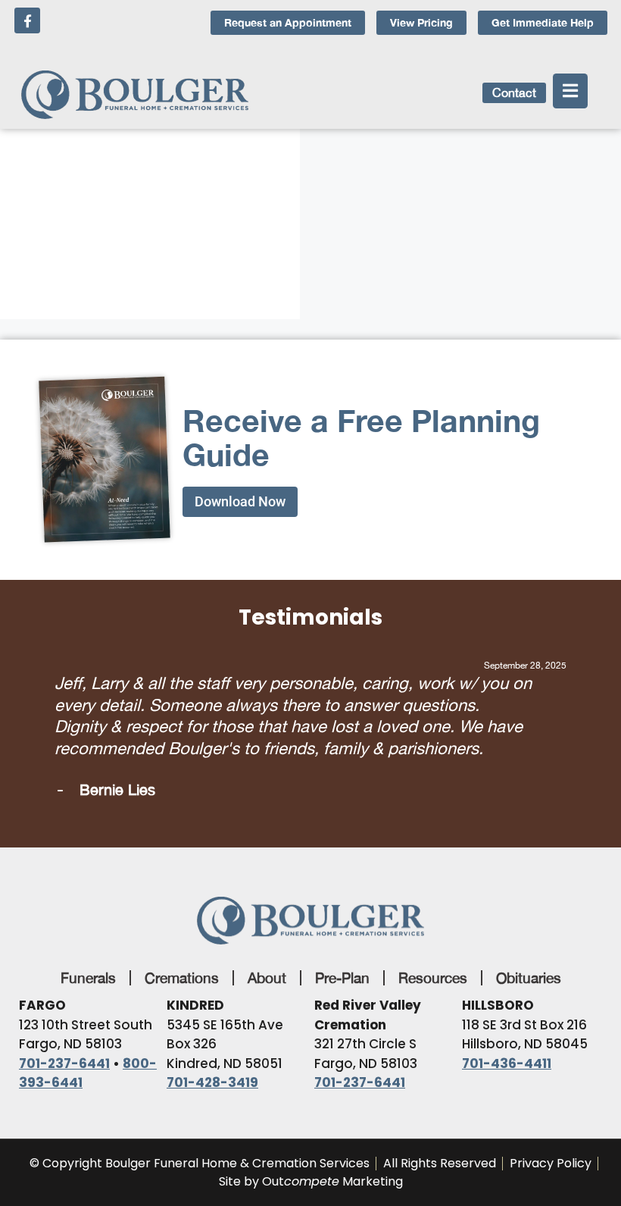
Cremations (182, 977)
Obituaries (528, 977)
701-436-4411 (506, 1063)
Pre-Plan (342, 977)
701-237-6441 (64, 1063)
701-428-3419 (212, 1082)
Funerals (88, 977)
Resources (432, 977)
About (267, 977)
